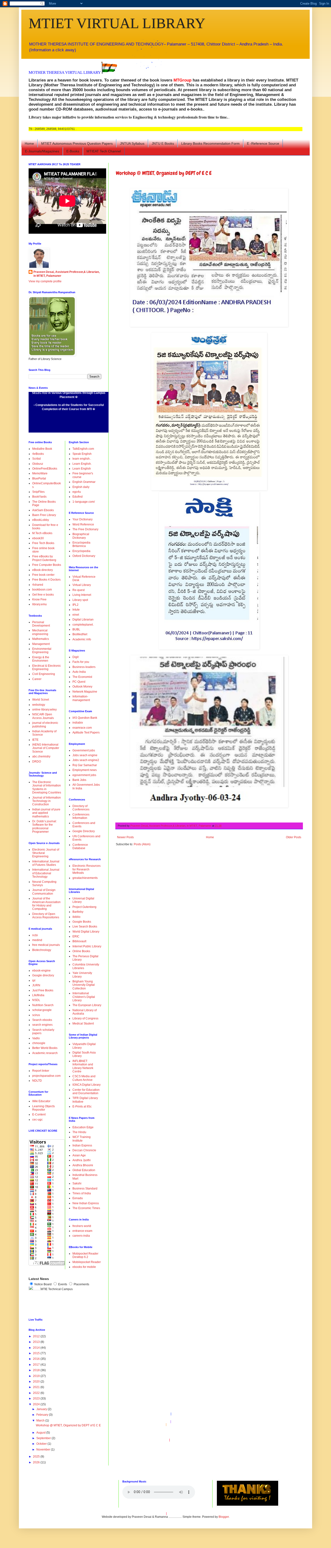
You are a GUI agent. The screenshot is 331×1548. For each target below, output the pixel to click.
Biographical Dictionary (80, 535)
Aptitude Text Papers (86, 732)
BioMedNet (79, 634)
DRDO (36, 761)
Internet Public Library (86, 946)
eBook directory (42, 570)
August (41, 1432)
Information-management (81, 698)
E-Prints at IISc (82, 1106)
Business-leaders (83, 667)
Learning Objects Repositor (43, 1108)
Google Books (81, 921)
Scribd (36, 458)
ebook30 (38, 538)
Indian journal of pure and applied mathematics (46, 813)
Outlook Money (82, 686)
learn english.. (81, 458)
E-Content (39, 1114)
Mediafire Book (42, 448)
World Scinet (40, 699)
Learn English (81, 468)
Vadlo (36, 1038)
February (42, 1414)
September (44, 1438)
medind (37, 940)
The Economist (82, 677)
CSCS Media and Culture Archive (83, 1078)
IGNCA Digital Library (86, 1084)
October (41, 1443)
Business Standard (84, 1188)
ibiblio (76, 917)
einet (75, 614)
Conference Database (80, 846)
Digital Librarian (83, 619)
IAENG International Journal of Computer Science (45, 748)
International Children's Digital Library (83, 997)
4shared (37, 584)
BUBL (76, 629)
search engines (42, 1024)
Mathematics (40, 639)
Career (36, 679)
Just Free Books (42, 990)
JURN (36, 985)
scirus (36, 1015)
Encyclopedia (81, 551)
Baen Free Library (44, 515)
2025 (36, 1456)
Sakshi (76, 1183)
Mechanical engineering (40, 632)
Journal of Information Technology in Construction (46, 801)
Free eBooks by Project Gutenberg (44, 558)
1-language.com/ (83, 501)
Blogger (224, 1516)
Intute (76, 609)
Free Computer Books (46, 565)
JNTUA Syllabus (132, 143)
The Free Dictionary (85, 529)
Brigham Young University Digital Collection (83, 985)
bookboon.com (42, 589)
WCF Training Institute (81, 1138)
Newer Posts (125, 837)
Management (41, 644)
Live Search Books (84, 926)
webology (38, 704)
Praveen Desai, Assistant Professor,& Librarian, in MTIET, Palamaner (66, 274)
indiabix (77, 722)
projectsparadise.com (46, 1075)
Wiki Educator (41, 1101)
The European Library (86, 1005)
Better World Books (44, 1048)
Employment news (84, 770)
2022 (36, 1393)
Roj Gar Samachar (84, 765)
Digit (75, 657)
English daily (80, 487)
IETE (35, 739)
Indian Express (82, 1145)
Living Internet (81, 595)
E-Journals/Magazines (42, 151)
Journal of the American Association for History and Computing (46, 904)
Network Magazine (84, 691)
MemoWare (39, 473)
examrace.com (82, 727)
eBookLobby (40, 520)
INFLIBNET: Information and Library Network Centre (82, 1066)
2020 (36, 1381)
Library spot (80, 600)
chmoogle (38, 1043)
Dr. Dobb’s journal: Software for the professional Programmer (44, 826)
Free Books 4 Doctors (46, 579)
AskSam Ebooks (43, 510)
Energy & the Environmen (40, 659)
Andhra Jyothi (81, 1160)
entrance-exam (82, 1231)
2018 (36, 1370)
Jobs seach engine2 (85, 760)
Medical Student (83, 1023)
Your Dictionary (82, 519)
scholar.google (42, 1010)
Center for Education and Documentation (86, 1091)
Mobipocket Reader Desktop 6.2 (85, 1255)
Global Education (83, 1170)
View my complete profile (45, 281)
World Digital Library (85, 931)
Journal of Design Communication (43, 891)
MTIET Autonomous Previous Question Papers (77, 143)
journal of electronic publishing (45, 724)
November (43, 1449)
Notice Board (43, 1284)
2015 (36, 1353)
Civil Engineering (43, 674)
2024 (36, 1404)
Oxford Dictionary (83, 556)
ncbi (35, 935)
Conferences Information (80, 816)
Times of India (81, 1193)
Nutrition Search (43, 1005)
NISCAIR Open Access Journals (43, 716)
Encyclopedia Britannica (81, 544)
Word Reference (83, 524)
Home (29, 143)
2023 (36, 1398)
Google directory (43, 975)
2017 (36, 1364)
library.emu (39, 604)
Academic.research (45, 1053)
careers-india (81, 1235)
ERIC (75, 936)
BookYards (39, 496)
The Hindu (79, 1132)
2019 (36, 1376)
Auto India (79, 671)
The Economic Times (86, 1208)
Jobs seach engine (84, 755)
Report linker (40, 1070)
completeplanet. (83, 624)
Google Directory (83, 831)
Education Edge (83, 1127)
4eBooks (38, 454)
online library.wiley (44, 709)
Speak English (82, 454)
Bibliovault (79, 941)
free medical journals (46, 945)
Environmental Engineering (41, 650)
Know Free (39, 599)
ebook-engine (41, 970)
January (42, 1409)
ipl (33, 980)
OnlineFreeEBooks (44, 468)
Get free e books (43, 594)
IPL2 (75, 604)
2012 (36, 1336)
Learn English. (82, 463)
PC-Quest (78, 681)
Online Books (81, 951)
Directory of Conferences (80, 807)
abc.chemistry (41, 756)
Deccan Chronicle (84, 1150)
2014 (36, 1347)
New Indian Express (85, 1203)
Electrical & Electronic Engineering (46, 667)
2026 (36, 1462)
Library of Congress (85, 1018)
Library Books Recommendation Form (210, 143)
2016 (36, 1359)
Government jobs (83, 750)
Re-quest (78, 590)
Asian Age (79, 1155)
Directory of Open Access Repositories (45, 915)
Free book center (43, 574)
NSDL (36, 1000)
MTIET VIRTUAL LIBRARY (117, 23)
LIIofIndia (38, 995)
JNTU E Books (163, 143)
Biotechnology (41, 950)
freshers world (81, 1226)
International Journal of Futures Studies (45, 863)
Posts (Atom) (142, 844)
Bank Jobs (79, 780)
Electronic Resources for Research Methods (86, 869)
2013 (36, 1342)
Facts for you (80, 662)
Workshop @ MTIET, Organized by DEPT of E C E (164, 173)
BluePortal (39, 478)
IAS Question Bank (84, 717)
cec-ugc (37, 1119)
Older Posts (293, 837)
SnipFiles (38, 492)
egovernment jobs (84, 775)
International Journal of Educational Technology (45, 873)
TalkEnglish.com (83, 448)
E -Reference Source (263, 143)
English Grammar (83, 482)
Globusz (37, 463)
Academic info (81, 639)
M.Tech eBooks (42, 533)
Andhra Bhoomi (82, 1165)
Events (62, 1284)
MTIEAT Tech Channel (104, 151)
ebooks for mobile (84, 1267)
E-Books (72, 151)
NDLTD (37, 1080)
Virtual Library (81, 585)
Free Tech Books (43, 543)
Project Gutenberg (84, 907)
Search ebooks (42, 1020)
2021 (36, 1387)
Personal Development (41, 624)
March (40, 1420)
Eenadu (77, 1198)
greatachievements (85, 878)
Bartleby (77, 911)
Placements (81, 1284)
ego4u (76, 492)
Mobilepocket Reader (86, 1262)
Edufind (77, 496)
